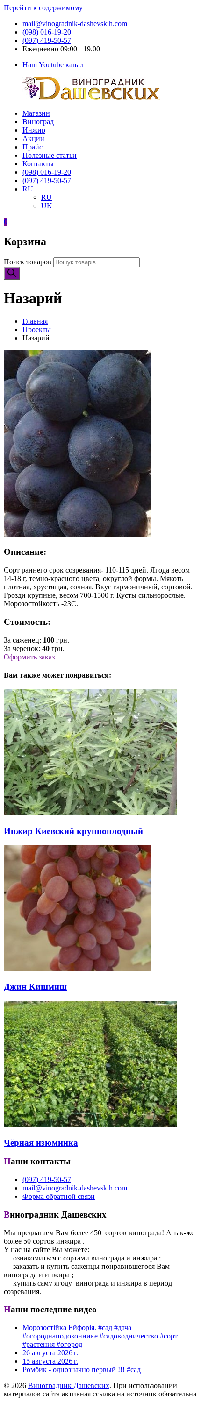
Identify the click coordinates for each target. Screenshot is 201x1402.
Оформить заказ (29, 657)
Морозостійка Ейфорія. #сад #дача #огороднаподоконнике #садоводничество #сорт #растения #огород (100, 1336)
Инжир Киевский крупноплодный (73, 831)
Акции (33, 138)
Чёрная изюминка (41, 1142)
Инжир (33, 130)
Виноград (38, 122)
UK (46, 206)
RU (27, 189)
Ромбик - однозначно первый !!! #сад (81, 1370)
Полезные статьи (49, 155)
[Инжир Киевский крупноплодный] (90, 813)
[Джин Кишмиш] (77, 969)
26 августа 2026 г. (50, 1353)
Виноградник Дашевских (68, 1385)
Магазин (36, 113)
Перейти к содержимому (43, 8)
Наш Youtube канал (53, 65)
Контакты (38, 164)
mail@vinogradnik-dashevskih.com (74, 24)
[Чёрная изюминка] (90, 1124)
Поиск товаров (27, 262)
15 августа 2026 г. (50, 1361)
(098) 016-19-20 (46, 32)
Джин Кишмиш (35, 986)
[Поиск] (12, 273)
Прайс (32, 147)
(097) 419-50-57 (46, 40)
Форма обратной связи (58, 1196)
